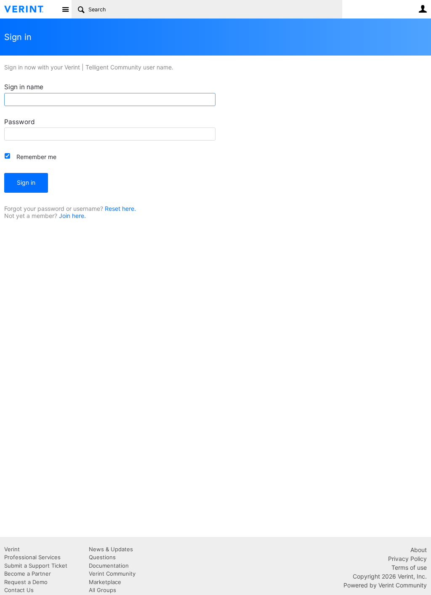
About (418, 549)
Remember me (36, 156)
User (422, 9)
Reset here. (120, 208)
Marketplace (105, 582)
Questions (102, 557)
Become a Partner (27, 573)
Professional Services (32, 557)
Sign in (26, 182)
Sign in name (23, 87)
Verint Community (112, 573)
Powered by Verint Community (385, 585)
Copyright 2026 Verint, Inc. (390, 576)
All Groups (102, 590)
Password (19, 122)
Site (65, 9)
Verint (12, 549)
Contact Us (19, 590)
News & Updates (111, 549)
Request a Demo (26, 582)
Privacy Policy (407, 558)
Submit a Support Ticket (35, 565)
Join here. (72, 215)
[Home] (30, 9)
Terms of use (409, 567)
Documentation (109, 565)
